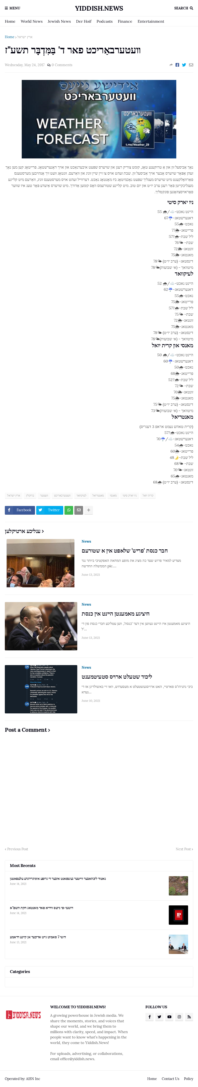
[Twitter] (184, 65)
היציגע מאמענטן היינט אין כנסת (116, 613)
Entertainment (151, 21)
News (86, 541)
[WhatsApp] (68, 510)
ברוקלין (30, 495)
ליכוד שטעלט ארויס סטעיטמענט (117, 676)
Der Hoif (83, 21)
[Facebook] (177, 65)
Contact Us (170, 1079)
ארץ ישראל (24, 37)
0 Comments (62, 65)
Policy (188, 1079)
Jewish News (59, 21)
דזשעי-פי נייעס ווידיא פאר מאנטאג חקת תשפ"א (41, 907)
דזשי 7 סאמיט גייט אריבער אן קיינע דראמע (38, 937)
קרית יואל (148, 495)
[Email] (191, 65)
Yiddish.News (99, 8)
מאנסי (113, 495)
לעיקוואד (81, 495)
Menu (14, 8)
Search (181, 8)
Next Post (183, 849)
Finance (125, 21)
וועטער (44, 495)
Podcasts (105, 21)
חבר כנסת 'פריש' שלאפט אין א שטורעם (125, 550)
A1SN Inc (33, 1079)
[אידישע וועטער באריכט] (99, 157)
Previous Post (17, 849)
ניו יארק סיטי (130, 495)
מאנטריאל (98, 495)
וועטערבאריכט (62, 495)
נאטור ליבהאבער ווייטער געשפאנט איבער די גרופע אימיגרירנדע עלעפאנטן (58, 878)
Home (10, 21)
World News (31, 21)
